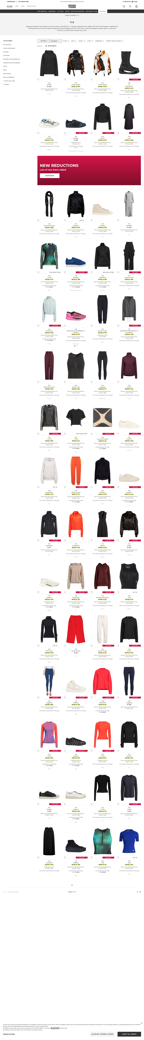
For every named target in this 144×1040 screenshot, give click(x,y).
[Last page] (139, 892)
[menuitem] (9, 6)
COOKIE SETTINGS (9, 1034)
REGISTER (128, 1)
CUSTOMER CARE (23, 1)
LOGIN (134, 2)
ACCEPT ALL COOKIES (129, 1034)
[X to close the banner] (141, 1023)
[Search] (124, 6)
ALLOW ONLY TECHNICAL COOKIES (102, 1034)
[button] (19, 44)
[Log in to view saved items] (130, 6)
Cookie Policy (55, 1028)
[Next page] (130, 892)
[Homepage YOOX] (72, 6)
